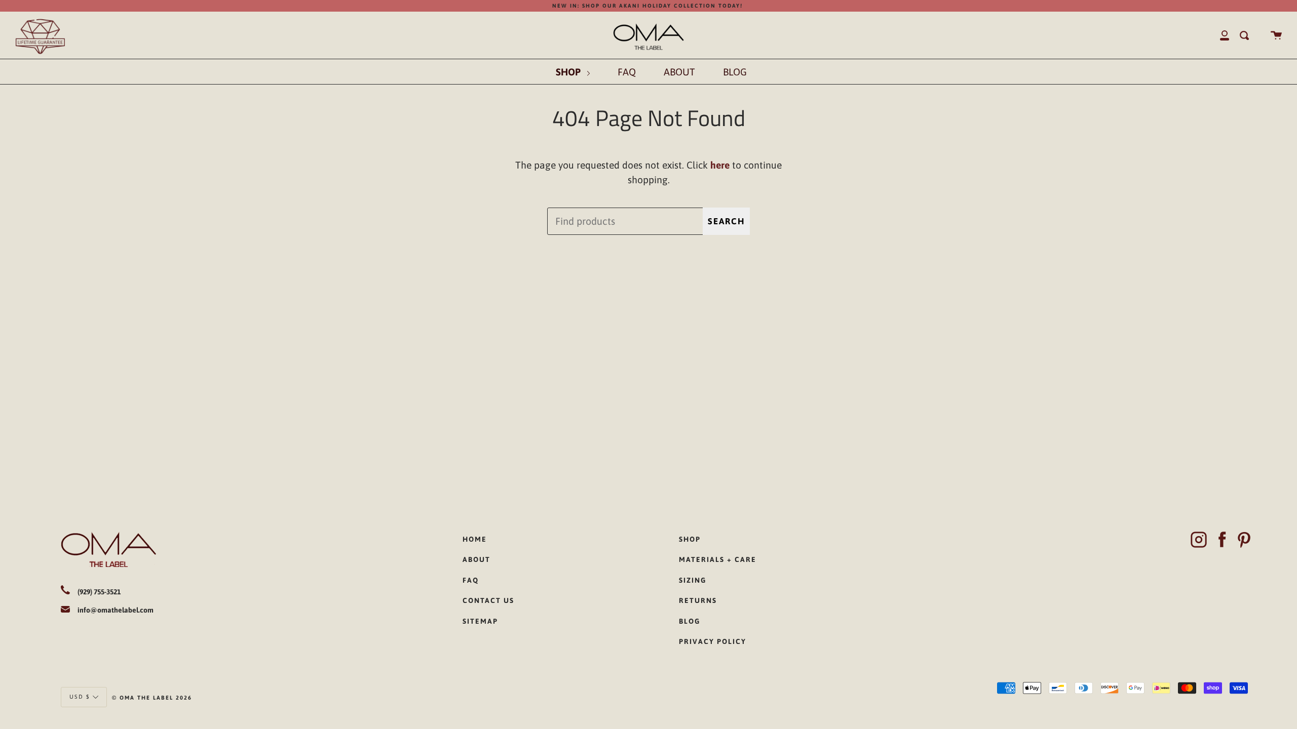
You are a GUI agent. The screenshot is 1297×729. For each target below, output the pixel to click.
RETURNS (698, 600)
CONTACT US (488, 600)
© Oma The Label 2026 (152, 698)
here (720, 165)
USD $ (79, 696)
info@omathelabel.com (116, 610)
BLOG (735, 71)
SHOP (569, 71)
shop (690, 539)
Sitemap (480, 621)
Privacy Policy (712, 641)
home (475, 539)
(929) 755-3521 (99, 592)
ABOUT (679, 71)
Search (726, 221)
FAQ (627, 71)
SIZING (692, 580)
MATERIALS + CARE (717, 559)
